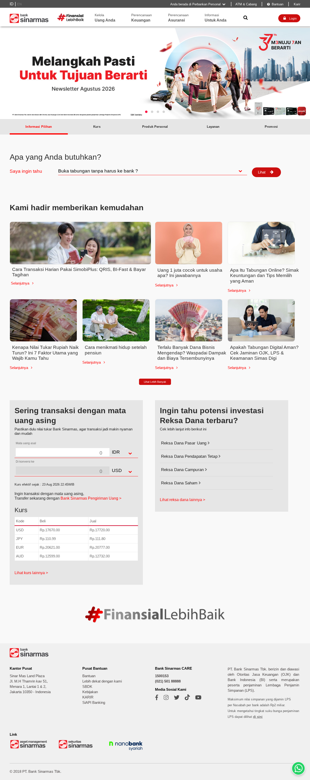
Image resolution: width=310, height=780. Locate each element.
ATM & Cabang (246, 4)
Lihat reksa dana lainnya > (182, 500)
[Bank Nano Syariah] (126, 751)
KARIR (87, 697)
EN (19, 4)
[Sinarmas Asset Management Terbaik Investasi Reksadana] (29, 748)
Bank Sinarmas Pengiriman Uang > (91, 498)
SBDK (87, 687)
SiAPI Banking (93, 703)
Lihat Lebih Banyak (155, 381)
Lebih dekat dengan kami (102, 681)
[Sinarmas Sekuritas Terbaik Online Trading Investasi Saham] (77, 748)
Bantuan (275, 4)
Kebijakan (90, 692)
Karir (296, 4)
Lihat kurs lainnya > (31, 573)
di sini (258, 717)
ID (12, 4)
